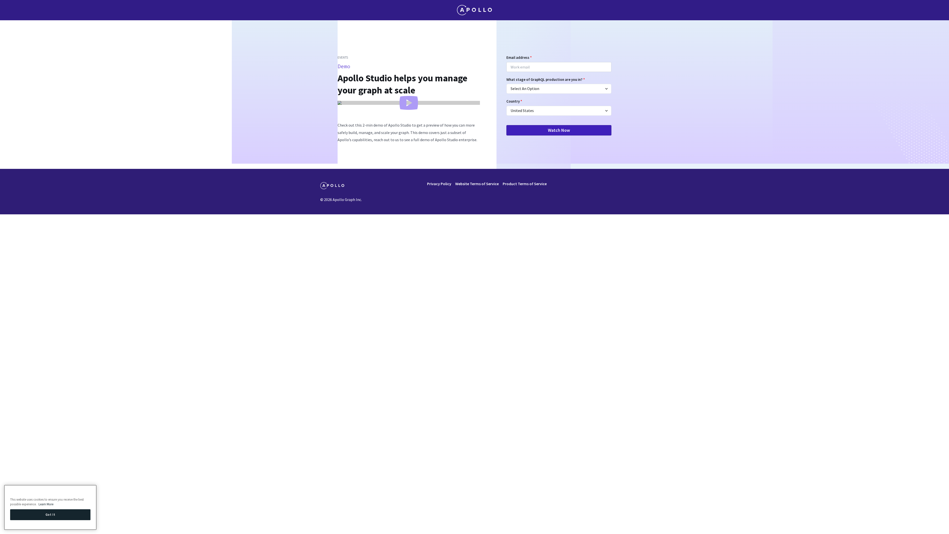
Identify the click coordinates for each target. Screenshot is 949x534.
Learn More (46, 504)
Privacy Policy (439, 183)
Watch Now (559, 130)
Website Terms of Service (477, 183)
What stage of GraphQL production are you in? (545, 79)
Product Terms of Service (525, 183)
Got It (50, 514)
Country (514, 101)
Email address (519, 57)
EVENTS (343, 57)
